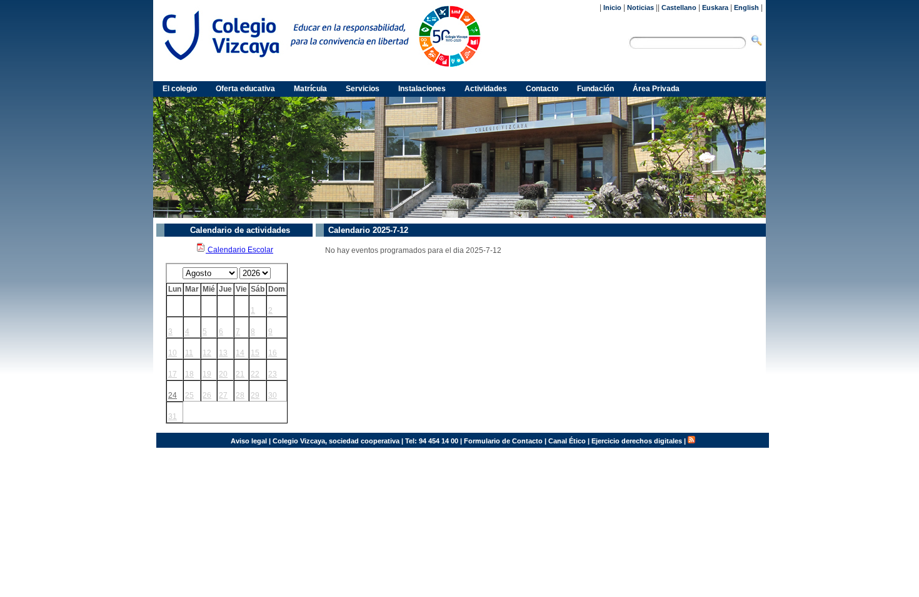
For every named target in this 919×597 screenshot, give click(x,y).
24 (172, 395)
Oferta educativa (245, 88)
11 (189, 352)
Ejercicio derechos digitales (636, 441)
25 (189, 395)
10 (172, 352)
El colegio (180, 88)
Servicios (362, 88)
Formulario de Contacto (503, 441)
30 (272, 395)
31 (172, 416)
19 (207, 374)
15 (255, 352)
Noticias (640, 7)
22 (255, 374)
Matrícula (310, 88)
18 (189, 374)
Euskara (715, 7)
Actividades (486, 88)
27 (223, 395)
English (746, 7)
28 (240, 395)
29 (255, 395)
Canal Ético (567, 441)
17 (172, 374)
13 (223, 352)
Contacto (542, 88)
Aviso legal (249, 441)
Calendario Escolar (239, 249)
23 (272, 374)
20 (223, 374)
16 (272, 352)
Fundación (595, 88)
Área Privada (656, 88)
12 (207, 352)
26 (207, 395)
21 (240, 374)
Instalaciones (422, 88)
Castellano (678, 7)
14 (240, 352)
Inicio (612, 7)
